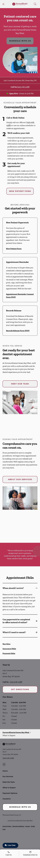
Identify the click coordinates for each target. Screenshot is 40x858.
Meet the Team (9, 782)
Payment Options (10, 793)
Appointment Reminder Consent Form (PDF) (20, 295)
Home (5, 771)
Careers (27, 826)
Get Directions (20, 689)
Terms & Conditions (18, 826)
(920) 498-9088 (23, 87)
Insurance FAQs (9, 648)
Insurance (7, 799)
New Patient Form (20, 191)
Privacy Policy (7, 826)
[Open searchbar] (35, 4)
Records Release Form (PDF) (17, 330)
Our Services (8, 776)
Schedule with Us (20, 41)
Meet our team (20, 384)
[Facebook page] (4, 764)
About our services (20, 479)
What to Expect (9, 788)
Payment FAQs (9, 653)
